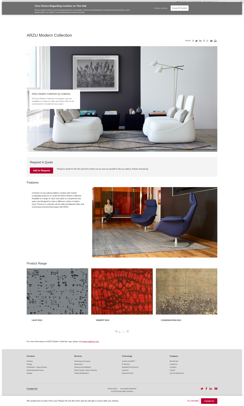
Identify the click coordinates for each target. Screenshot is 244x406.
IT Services (126, 364)
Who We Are (174, 361)
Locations (173, 367)
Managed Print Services (130, 367)
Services (78, 356)
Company (174, 356)
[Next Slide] (127, 331)
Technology (127, 356)
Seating (29, 364)
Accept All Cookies (179, 8)
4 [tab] (124, 332)
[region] (122, 8)
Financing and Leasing (82, 361)
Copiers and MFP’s (128, 361)
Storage (29, 373)
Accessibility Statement (128, 389)
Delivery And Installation (82, 367)
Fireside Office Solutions (124, 391)
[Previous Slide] (116, 331)
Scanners (125, 370)
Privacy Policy (112, 389)
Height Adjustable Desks (35, 370)
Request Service (127, 373)
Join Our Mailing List (177, 373)
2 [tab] (121, 332)
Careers (172, 370)
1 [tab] (119, 332)
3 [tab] (123, 332)
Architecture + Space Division (37, 367)
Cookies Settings (160, 8)
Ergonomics (78, 364)
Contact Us (173, 364)
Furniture (31, 356)
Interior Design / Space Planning (85, 370)
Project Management (81, 373)
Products (30, 361)
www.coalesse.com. (90, 341)
